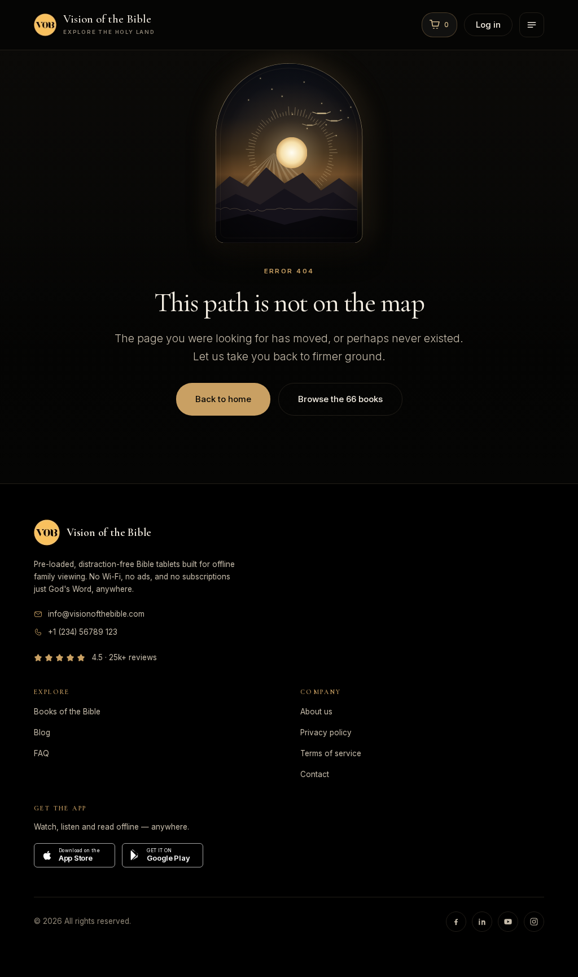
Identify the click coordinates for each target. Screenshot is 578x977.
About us (316, 711)
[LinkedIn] (482, 921)
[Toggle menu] (531, 24)
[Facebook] (456, 921)
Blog (42, 732)
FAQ (41, 753)
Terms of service (330, 753)
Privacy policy (326, 732)
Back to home (223, 399)
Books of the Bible (67, 711)
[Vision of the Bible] (47, 533)
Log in (488, 24)
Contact (314, 774)
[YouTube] (508, 921)
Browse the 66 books (340, 399)
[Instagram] (534, 921)
